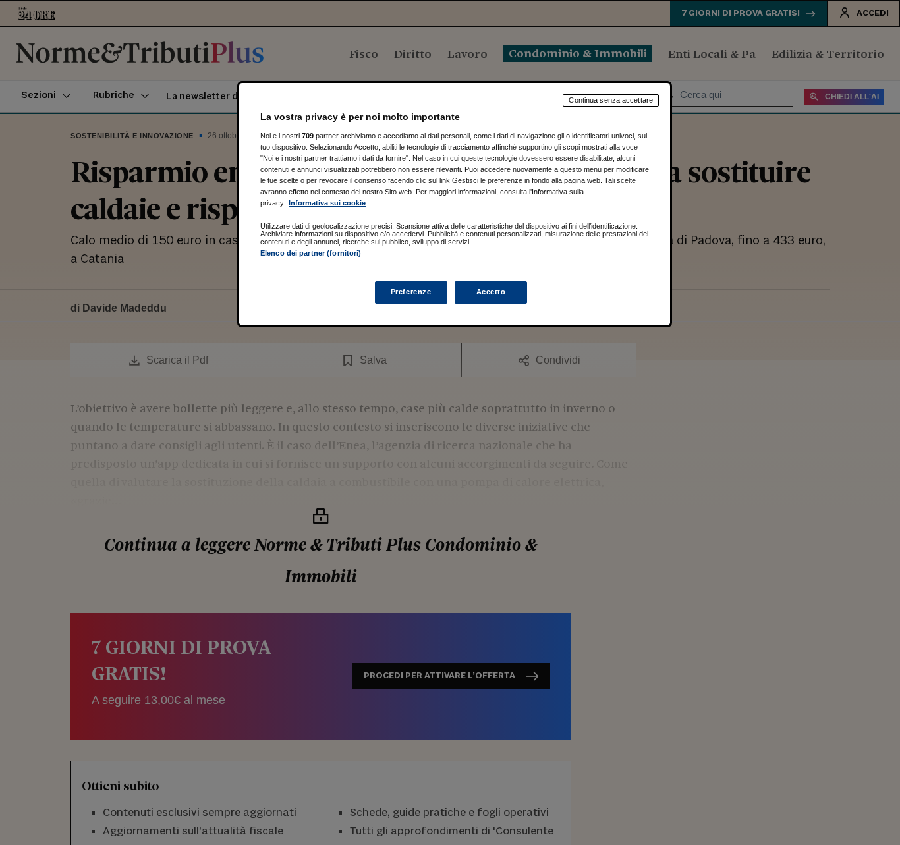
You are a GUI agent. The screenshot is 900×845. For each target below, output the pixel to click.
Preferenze (411, 292)
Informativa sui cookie (327, 203)
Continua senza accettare (611, 100)
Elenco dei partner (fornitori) (310, 253)
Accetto (491, 292)
